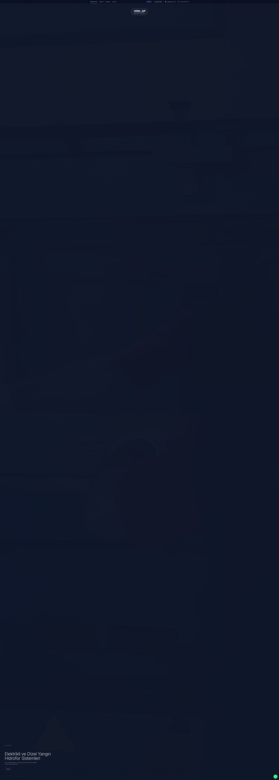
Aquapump (108, 1)
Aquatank (101, 1)
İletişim (149, 1)
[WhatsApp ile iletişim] (275, 776)
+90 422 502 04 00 (184, 1)
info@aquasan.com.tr (171, 1)
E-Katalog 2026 (158, 1)
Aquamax (114, 1)
